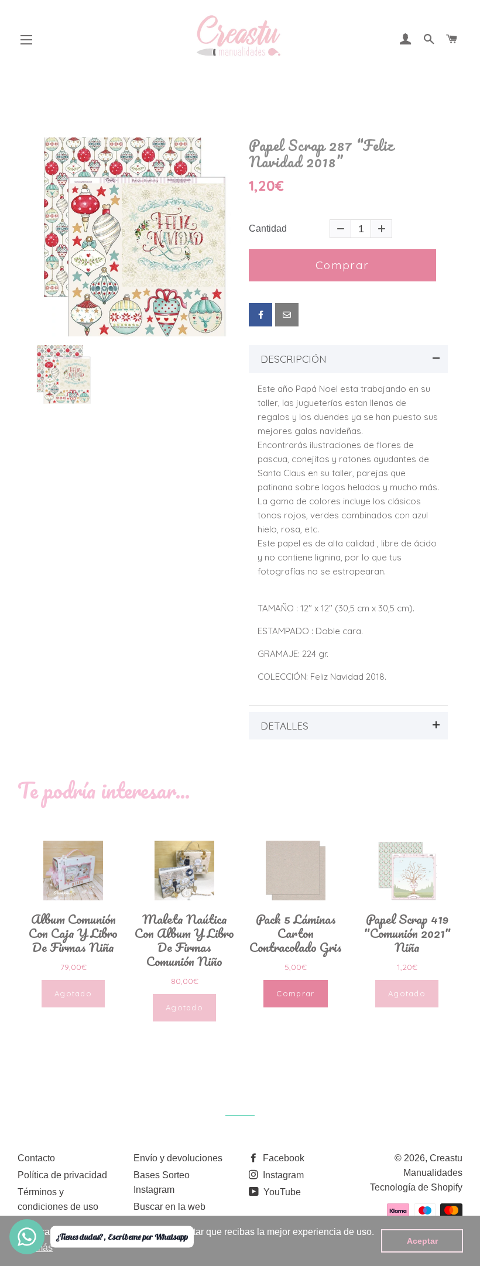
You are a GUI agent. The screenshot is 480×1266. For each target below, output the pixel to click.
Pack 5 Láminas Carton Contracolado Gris (295, 933)
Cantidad (268, 228)
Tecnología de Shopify (416, 1187)
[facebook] (260, 314)
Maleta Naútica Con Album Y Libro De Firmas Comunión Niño (184, 940)
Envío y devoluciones (177, 1158)
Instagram (282, 1175)
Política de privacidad (62, 1175)
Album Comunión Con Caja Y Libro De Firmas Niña (73, 933)
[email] (287, 314)
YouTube (281, 1192)
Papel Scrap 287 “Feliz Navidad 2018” (321, 153)
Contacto (36, 1158)
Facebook (282, 1158)
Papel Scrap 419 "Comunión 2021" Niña (407, 933)
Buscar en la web (169, 1207)
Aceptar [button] (422, 1241)
